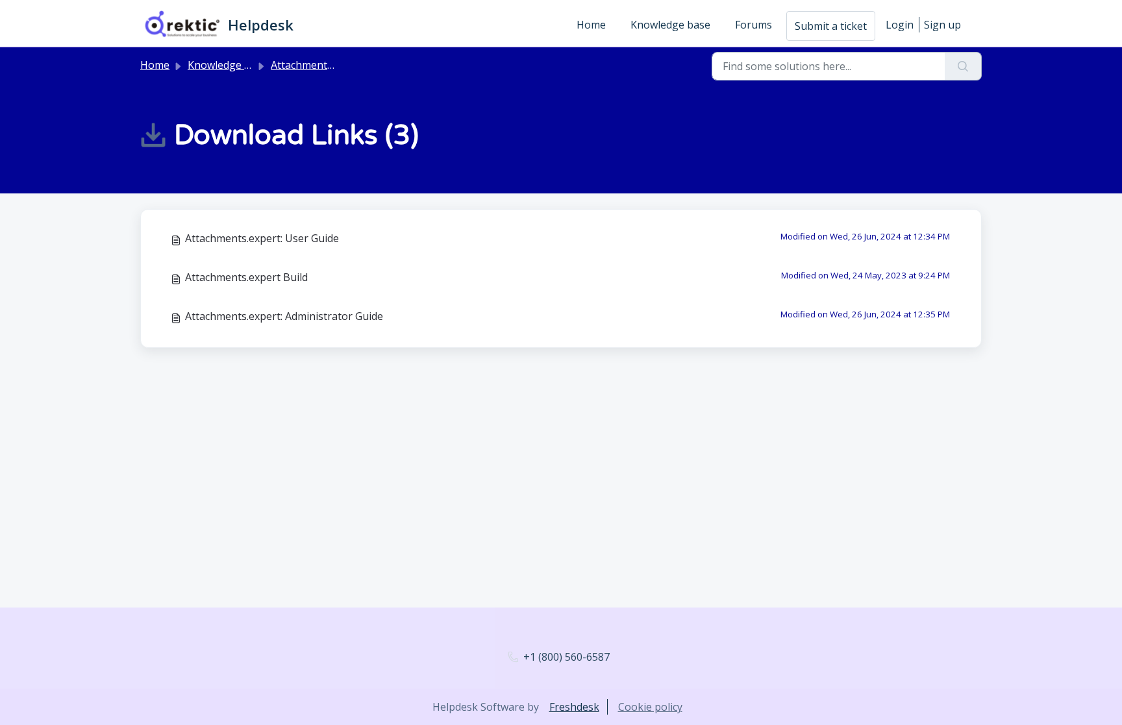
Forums (753, 25)
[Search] (963, 66)
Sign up (942, 25)
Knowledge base (670, 25)
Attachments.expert (318, 65)
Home (591, 25)
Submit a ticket (831, 26)
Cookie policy (650, 707)
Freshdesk (574, 707)
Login (900, 25)
